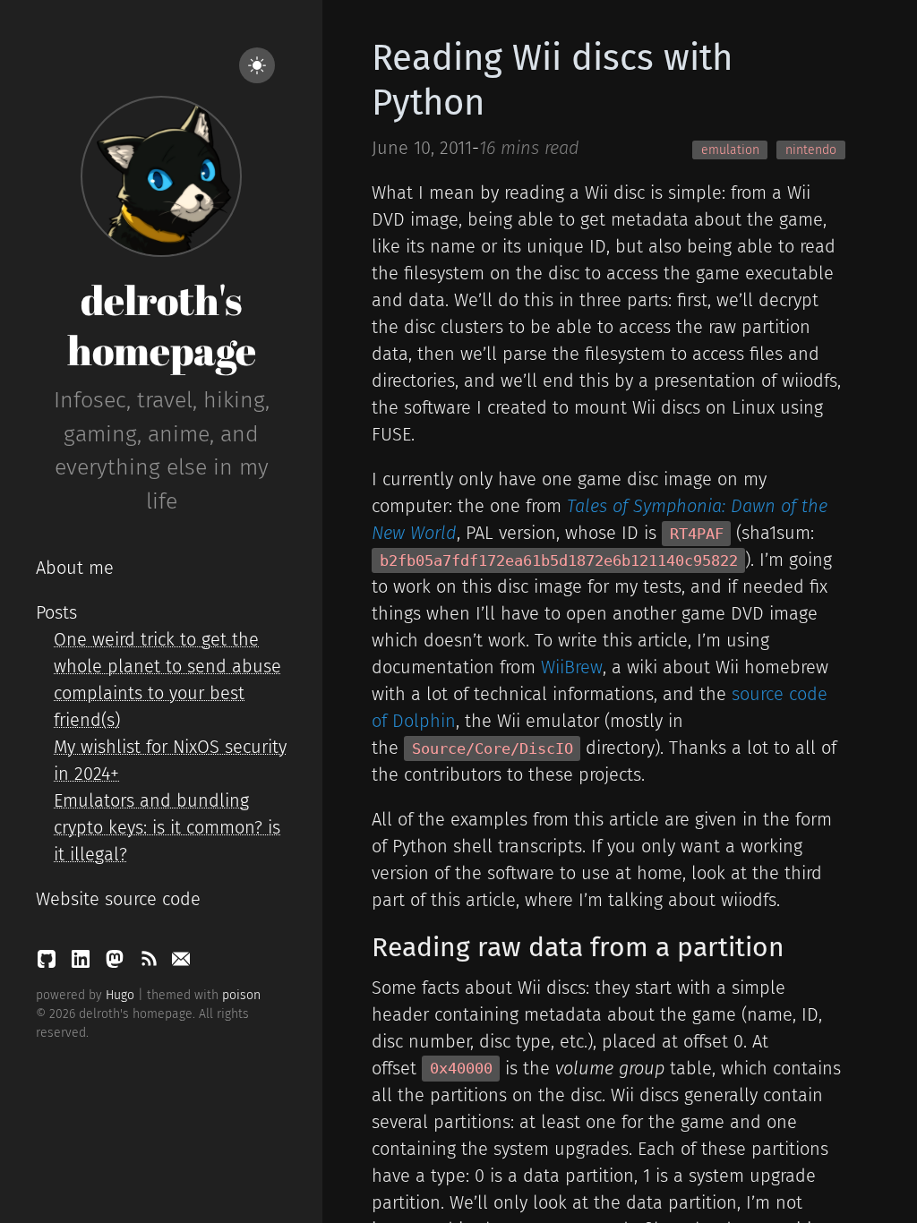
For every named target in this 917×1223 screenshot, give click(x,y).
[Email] (181, 963)
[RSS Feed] (151, 963)
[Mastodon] (117, 963)
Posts (56, 612)
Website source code (118, 899)
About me (75, 567)
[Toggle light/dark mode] (257, 65)
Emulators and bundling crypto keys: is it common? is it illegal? (167, 827)
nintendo (810, 150)
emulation (730, 150)
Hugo (120, 995)
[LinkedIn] (83, 963)
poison (241, 995)
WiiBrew (572, 667)
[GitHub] (49, 963)
